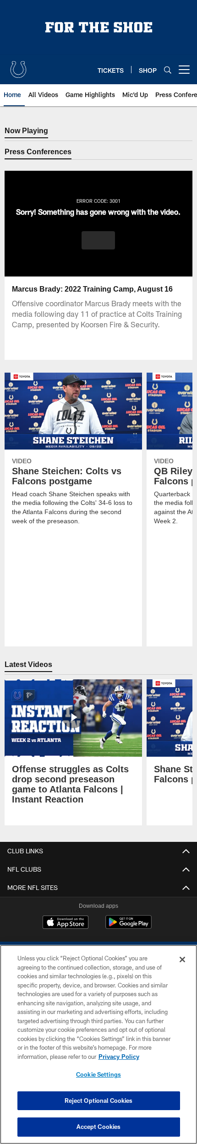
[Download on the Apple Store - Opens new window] (65, 923)
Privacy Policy (118, 1056)
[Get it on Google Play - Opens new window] (128, 927)
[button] (98, 240)
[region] (98, 1044)
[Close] (182, 959)
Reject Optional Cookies (99, 1100)
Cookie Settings (98, 1074)
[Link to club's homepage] (18, 66)
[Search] (167, 70)
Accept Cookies (99, 1126)
